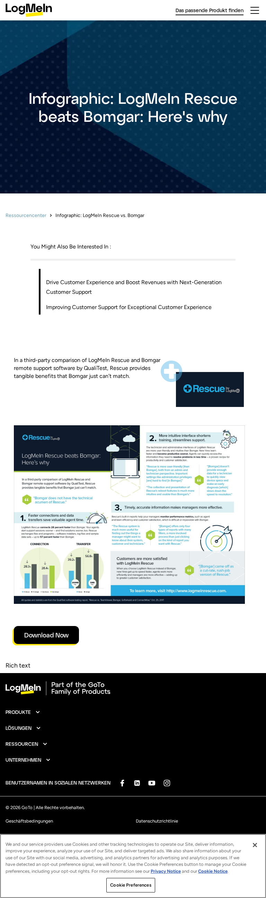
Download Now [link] (46, 635)
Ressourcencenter (26, 215)
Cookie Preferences (130, 885)
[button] (23, 712)
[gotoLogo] (29, 10)
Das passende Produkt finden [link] (209, 10)
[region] (133, 866)
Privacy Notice (166, 871)
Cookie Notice (213, 871)
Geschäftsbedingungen (29, 821)
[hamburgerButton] (254, 10)
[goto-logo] (133, 688)
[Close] (255, 845)
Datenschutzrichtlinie (157, 821)
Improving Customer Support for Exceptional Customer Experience (129, 307)
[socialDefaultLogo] (122, 783)
